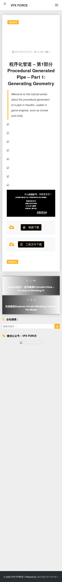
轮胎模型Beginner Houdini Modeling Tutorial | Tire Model (31, 304)
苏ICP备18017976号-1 (47, 576)
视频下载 (33, 227)
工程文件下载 (34, 244)
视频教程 (13, 22)
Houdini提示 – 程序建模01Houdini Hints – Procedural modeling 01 (31, 285)
